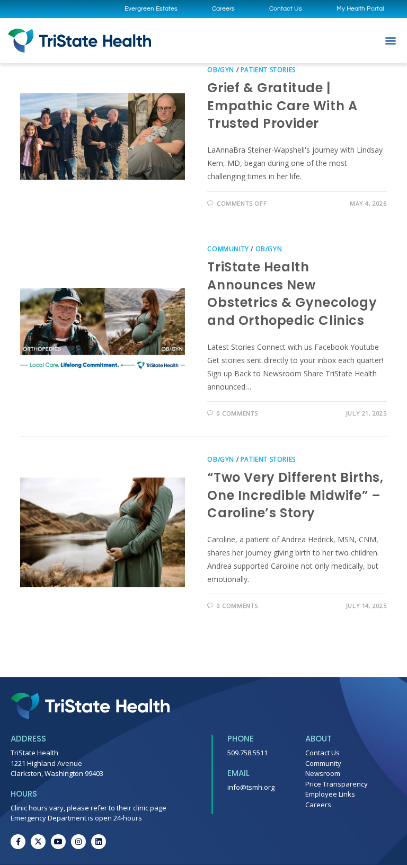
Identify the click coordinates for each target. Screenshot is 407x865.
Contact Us (285, 8)
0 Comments (237, 413)
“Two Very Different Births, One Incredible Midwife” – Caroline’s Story (295, 495)
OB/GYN (220, 69)
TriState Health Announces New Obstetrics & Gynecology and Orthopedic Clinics (292, 293)
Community (228, 248)
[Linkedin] (98, 841)
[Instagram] (78, 841)
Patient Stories (268, 69)
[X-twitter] (38, 841)
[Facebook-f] (18, 841)
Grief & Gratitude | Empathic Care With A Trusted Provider (282, 105)
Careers (223, 8)
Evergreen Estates (151, 8)
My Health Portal (360, 8)
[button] (390, 40)
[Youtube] (58, 841)
